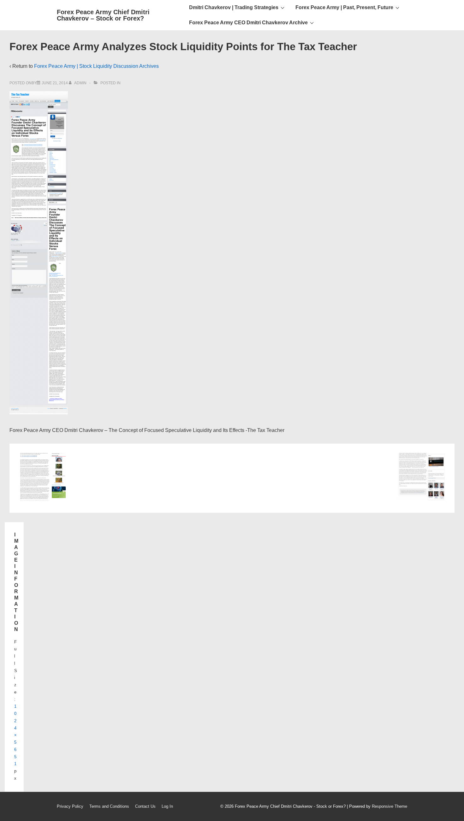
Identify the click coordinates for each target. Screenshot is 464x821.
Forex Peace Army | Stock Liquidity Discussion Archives (96, 66)
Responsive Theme (389, 806)
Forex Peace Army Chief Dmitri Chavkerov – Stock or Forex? (103, 15)
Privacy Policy (70, 806)
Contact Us (145, 806)
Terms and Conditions (109, 806)
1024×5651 (15, 735)
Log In (167, 806)
